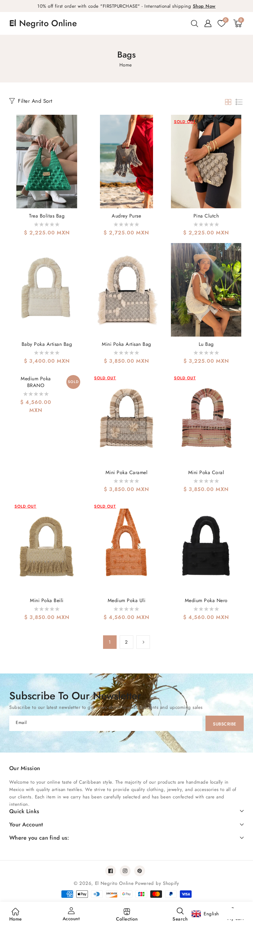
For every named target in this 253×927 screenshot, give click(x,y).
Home (125, 65)
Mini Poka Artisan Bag (126, 344)
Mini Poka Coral (206, 472)
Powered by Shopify (157, 883)
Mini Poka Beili (47, 600)
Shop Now (204, 6)
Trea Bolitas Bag (46, 216)
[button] (194, 23)
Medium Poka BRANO (36, 382)
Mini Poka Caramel (127, 472)
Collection (127, 919)
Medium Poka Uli (127, 600)
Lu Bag (206, 344)
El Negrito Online (114, 883)
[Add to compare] (78, 137)
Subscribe (224, 724)
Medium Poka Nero (206, 600)
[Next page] (143, 642)
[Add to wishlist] (78, 124)
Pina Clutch (206, 216)
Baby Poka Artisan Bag (47, 344)
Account (71, 918)
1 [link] (110, 642)
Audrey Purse (126, 216)
